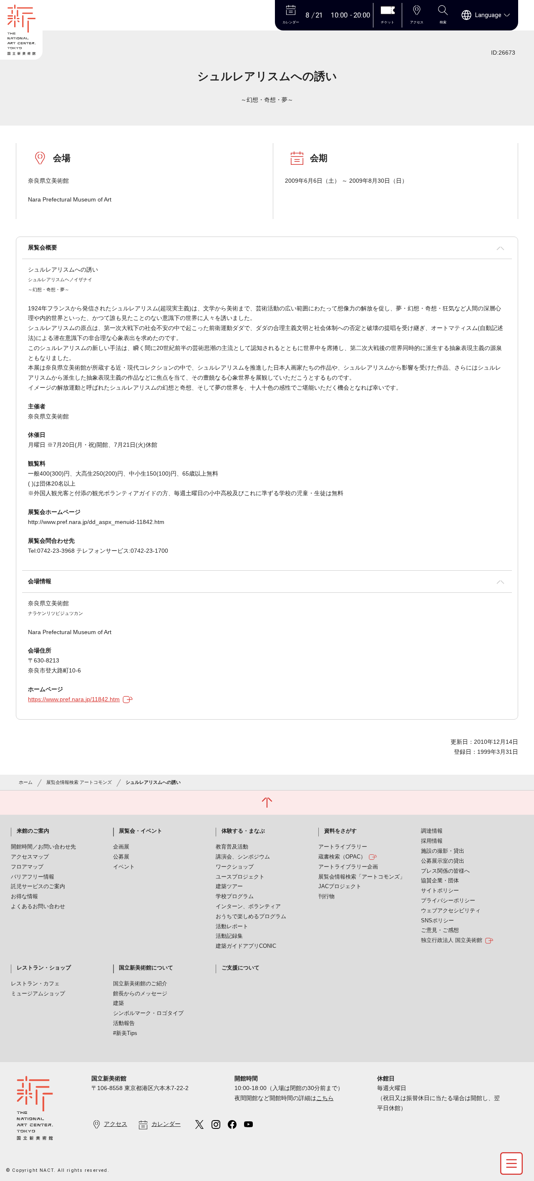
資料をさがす (340, 831)
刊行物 (326, 896)
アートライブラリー (342, 847)
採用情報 (432, 841)
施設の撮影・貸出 (442, 851)
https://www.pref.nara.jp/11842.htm (74, 699)
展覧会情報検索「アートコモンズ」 (361, 877)
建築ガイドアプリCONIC (246, 946)
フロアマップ (27, 867)
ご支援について (240, 968)
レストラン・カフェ (35, 984)
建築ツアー (229, 886)
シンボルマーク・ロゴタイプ (148, 1013)
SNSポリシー (437, 921)
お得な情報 (24, 896)
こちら (325, 1098)
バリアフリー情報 (32, 877)
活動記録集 (229, 936)
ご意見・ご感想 (440, 930)
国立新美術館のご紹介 (140, 984)
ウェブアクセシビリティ (451, 911)
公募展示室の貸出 (442, 861)
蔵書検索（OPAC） (342, 857)
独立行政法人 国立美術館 (451, 940)
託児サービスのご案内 (38, 886)
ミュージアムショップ (38, 994)
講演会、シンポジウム (243, 857)
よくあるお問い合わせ (38, 906)
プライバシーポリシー (448, 901)
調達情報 (432, 831)
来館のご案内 (33, 831)
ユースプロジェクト (240, 877)
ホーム (26, 782)
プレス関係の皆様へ (445, 871)
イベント (124, 867)
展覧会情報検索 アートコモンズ (79, 782)
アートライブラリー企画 (348, 867)
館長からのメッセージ (140, 994)
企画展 (121, 847)
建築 (118, 1003)
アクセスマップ (30, 857)
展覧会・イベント (140, 831)
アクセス (115, 1124)
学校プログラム (235, 896)
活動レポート (232, 926)
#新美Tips (125, 1033)
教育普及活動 (232, 847)
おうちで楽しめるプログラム (251, 916)
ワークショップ (235, 867)
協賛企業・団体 (440, 881)
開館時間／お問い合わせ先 (43, 847)
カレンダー (166, 1124)
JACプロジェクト (339, 886)
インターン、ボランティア (248, 906)
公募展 (121, 857)
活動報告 (124, 1023)
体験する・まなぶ (243, 831)
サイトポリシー (440, 891)
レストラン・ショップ (44, 968)
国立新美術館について (146, 968)
